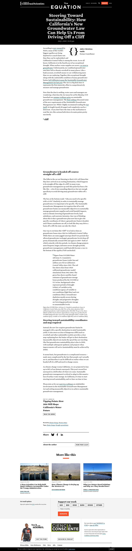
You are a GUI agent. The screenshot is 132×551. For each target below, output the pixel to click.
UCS (33, 504)
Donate (104, 3)
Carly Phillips (24, 491)
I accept (111, 549)
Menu (110, 3)
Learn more (72, 549)
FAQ (44, 545)
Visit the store (41, 539)
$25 (61, 505)
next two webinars (66, 384)
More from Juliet (82, 445)
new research (58, 48)
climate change (51, 425)
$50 (67, 505)
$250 (82, 505)
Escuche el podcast (65, 539)
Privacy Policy (24, 545)
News (49, 545)
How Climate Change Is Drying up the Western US (65, 485)
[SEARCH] (99, 3)
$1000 (90, 505)
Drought (58, 425)
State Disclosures (35, 545)
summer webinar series (62, 97)
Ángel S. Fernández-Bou (91, 489)
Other (99, 505)
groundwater (64, 425)
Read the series (49, 414)
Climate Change (53, 422)
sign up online (94, 525)
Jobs (54, 545)
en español (94, 3)
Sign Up (88, 3)
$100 (75, 505)
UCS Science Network (58, 489)
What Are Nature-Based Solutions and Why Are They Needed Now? (96, 485)
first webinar (72, 100)
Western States (63, 422)
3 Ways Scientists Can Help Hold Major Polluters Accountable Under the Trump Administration (34, 486)
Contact (59, 545)
